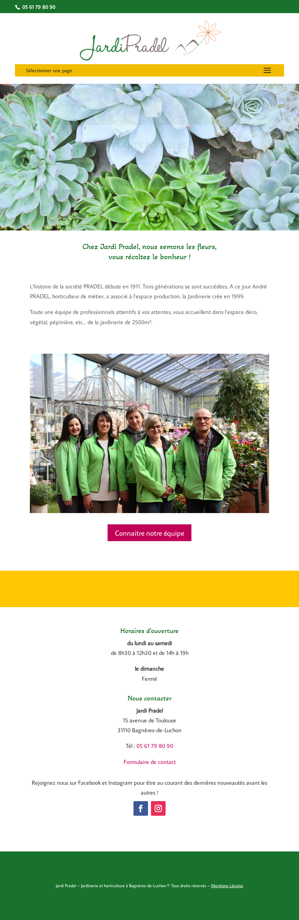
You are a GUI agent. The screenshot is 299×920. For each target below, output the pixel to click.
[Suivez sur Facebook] (140, 808)
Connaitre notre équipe (149, 532)
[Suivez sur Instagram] (158, 808)
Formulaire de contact (150, 761)
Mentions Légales (227, 885)
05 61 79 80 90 (154, 745)
